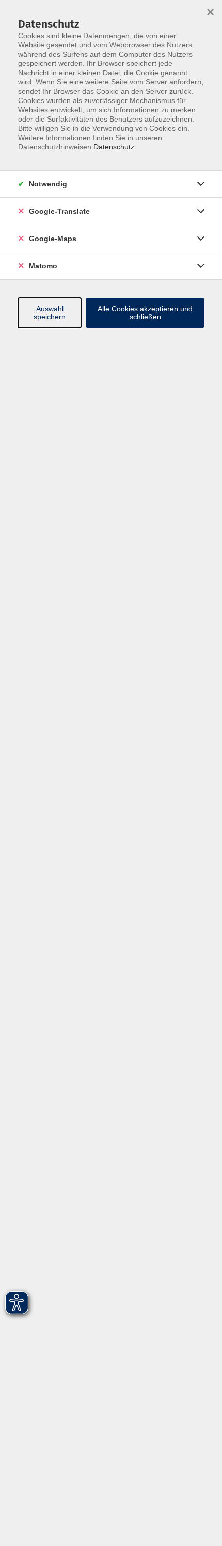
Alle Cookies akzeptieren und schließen (145, 312)
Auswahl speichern (50, 312)
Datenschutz (113, 147)
